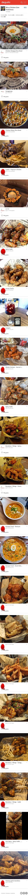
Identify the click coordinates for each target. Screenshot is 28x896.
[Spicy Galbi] (14, 234)
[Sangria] (14, 312)
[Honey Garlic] (14, 273)
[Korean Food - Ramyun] (14, 511)
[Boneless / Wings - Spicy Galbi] (14, 430)
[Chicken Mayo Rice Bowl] (14, 115)
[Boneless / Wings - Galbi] (14, 786)
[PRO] (3, 132)
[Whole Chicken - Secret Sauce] (14, 352)
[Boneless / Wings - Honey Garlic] (14, 471)
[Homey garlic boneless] (14, 865)
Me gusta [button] (6, 57)
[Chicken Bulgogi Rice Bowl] (14, 35)
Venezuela (8, 893)
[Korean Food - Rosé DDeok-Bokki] (14, 550)
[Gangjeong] (14, 76)
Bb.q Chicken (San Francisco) (12, 8)
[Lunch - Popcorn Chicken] (14, 154)
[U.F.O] (14, 193)
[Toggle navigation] (25, 2)
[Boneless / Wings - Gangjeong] (14, 747)
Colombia (3, 893)
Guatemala (13, 893)
